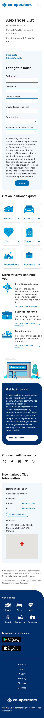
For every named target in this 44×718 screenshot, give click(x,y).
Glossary (22, 683)
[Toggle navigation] (39, 5)
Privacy (22, 673)
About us (22, 664)
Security (22, 678)
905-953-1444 (28, 503)
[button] (22, 544)
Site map (22, 687)
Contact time (12, 117)
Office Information (14, 58)
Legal (22, 669)
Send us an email (19, 514)
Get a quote (11, 55)
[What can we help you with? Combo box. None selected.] (22, 131)
